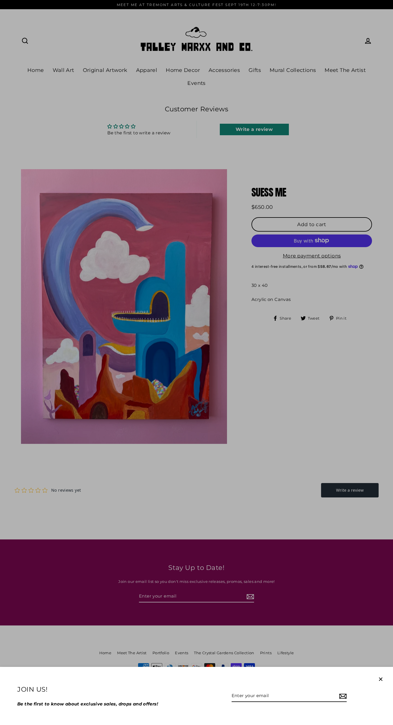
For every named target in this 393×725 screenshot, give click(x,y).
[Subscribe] (342, 696)
